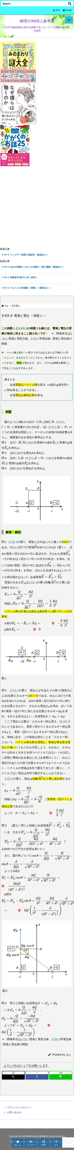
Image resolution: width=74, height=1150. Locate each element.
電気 (17, 306)
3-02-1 (12, 542)
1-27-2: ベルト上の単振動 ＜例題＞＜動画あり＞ (26, 288)
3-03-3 (23, 328)
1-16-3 (36, 757)
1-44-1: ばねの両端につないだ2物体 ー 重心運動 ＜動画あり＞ (33, 267)
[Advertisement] (37, 207)
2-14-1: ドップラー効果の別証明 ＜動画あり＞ (25, 254)
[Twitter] (13, 1077)
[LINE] (60, 1077)
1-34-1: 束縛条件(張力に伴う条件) (19, 277)
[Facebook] (36, 1077)
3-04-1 (35, 338)
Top (6, 306)
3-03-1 (14, 690)
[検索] (69, 3)
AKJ (68, 1054)
